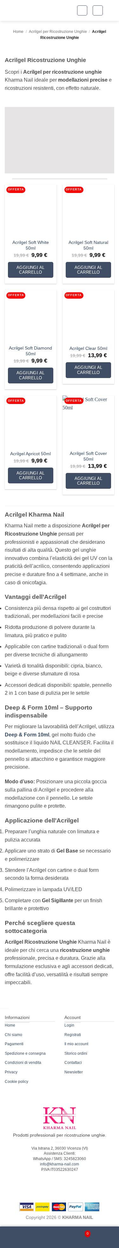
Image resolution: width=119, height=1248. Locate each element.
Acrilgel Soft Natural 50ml (88, 245)
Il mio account (76, 1044)
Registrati (72, 1035)
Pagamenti (14, 1044)
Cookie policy (16, 1081)
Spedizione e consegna (25, 1053)
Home (18, 31)
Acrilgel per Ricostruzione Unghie (58, 31)
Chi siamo (13, 1035)
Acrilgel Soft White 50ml (30, 245)
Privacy (11, 1072)
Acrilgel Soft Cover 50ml (88, 456)
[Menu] (107, 1237)
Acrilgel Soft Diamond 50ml (30, 351)
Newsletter (73, 1072)
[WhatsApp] (59, 1237)
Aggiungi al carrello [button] (30, 270)
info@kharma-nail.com (59, 1164)
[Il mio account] (12, 1237)
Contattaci (73, 1062)
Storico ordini (75, 1053)
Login (69, 1025)
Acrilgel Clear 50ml (88, 348)
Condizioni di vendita (23, 1062)
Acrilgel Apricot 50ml (30, 453)
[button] (82, 10)
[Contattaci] (35, 1237)
